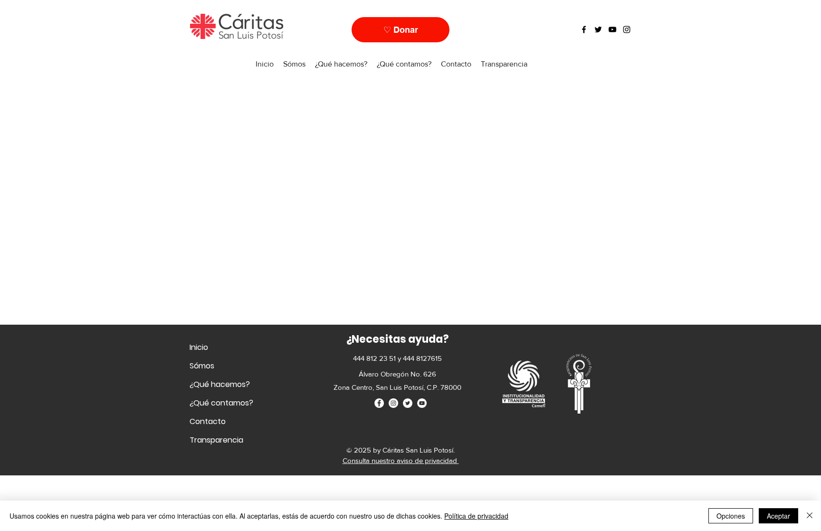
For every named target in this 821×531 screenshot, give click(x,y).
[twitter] (598, 29)
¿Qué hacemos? (220, 384)
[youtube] (612, 29)
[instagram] (626, 29)
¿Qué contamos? (221, 402)
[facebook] (584, 29)
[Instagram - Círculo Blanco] (393, 403)
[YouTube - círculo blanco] (422, 403)
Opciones (730, 516)
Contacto (208, 421)
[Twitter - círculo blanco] (407, 403)
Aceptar (778, 516)
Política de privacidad (476, 516)
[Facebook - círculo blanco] (379, 403)
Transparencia (216, 439)
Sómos (202, 365)
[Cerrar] (809, 515)
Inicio (199, 347)
